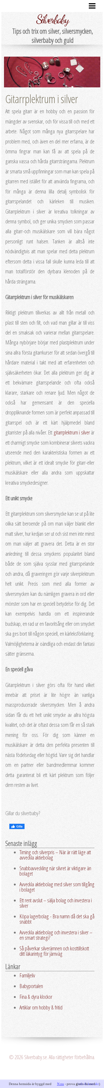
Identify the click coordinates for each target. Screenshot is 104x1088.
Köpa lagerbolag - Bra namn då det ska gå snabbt (56, 918)
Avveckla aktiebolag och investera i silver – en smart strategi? (55, 934)
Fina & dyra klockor (35, 996)
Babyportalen (31, 986)
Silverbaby (52, 19)
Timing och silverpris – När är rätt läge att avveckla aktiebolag (55, 854)
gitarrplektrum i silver (72, 432)
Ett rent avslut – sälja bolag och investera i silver (55, 902)
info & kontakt (88, 1084)
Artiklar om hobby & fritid (40, 1007)
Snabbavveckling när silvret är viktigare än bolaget (55, 870)
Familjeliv (27, 975)
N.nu (60, 1084)
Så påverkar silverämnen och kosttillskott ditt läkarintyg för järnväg (54, 951)
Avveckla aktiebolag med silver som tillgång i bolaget (56, 886)
